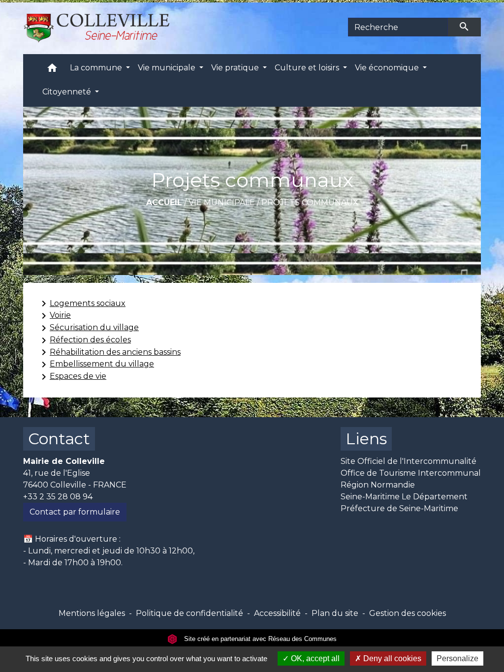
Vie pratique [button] (236, 67)
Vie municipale (222, 202)
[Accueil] (102, 27)
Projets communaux (309, 202)
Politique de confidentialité (189, 613)
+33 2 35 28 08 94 (58, 496)
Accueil (164, 202)
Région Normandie (378, 484)
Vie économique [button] (388, 67)
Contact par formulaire (75, 512)
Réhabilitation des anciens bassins (109, 352)
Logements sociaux (82, 303)
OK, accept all (314, 658)
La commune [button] (97, 67)
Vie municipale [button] (167, 67)
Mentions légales (92, 613)
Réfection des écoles (84, 340)
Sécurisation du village (88, 328)
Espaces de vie (72, 377)
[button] (52, 70)
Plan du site (335, 613)
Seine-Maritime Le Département (404, 496)
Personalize (457, 658)
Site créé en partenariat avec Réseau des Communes (259, 638)
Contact (59, 438)
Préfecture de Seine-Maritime (399, 508)
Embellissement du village (96, 364)
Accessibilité (277, 613)
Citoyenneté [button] (67, 91)
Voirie (54, 316)
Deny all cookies (391, 658)
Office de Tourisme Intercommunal (411, 473)
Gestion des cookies (407, 613)
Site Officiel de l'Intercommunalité (408, 461)
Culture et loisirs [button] (308, 67)
